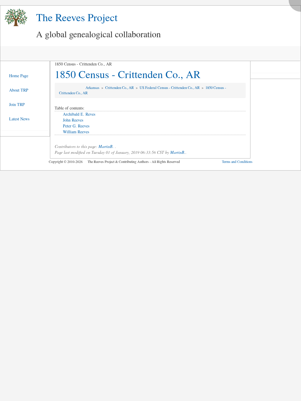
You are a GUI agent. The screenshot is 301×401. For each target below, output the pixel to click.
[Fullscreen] (296, 4)
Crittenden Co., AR (120, 87)
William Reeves (76, 131)
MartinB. (106, 146)
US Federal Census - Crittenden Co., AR (170, 87)
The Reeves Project (77, 17)
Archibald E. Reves (79, 114)
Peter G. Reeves (76, 126)
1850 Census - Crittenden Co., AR (127, 74)
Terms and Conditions (237, 161)
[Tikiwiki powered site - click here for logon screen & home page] (13, 17)
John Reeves (73, 120)
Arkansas (93, 87)
